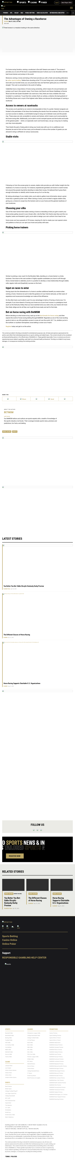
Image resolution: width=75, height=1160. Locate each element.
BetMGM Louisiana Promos (56, 1061)
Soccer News (30, 1066)
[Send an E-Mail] (37, 399)
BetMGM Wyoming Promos (56, 1099)
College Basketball (10, 1095)
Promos (5, 13)
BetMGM (6, 21)
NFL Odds (29, 1049)
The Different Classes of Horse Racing (17, 635)
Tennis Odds (8, 1056)
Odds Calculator (42, 13)
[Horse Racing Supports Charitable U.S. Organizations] (61, 885)
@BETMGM (7, 416)
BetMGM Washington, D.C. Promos (58, 1094)
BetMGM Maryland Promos (56, 1063)
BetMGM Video (7, 589)
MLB (22, 13)
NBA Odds (30, 1047)
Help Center (38, 957)
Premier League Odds (33, 1056)
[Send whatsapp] (52, 399)
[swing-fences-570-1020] (37, 753)
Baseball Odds (9, 1033)
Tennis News (30, 1068)
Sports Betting (10, 936)
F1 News (29, 1073)
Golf (68, 13)
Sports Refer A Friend (54, 1037)
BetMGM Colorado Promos (56, 1047)
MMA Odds (8, 1049)
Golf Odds (7, 1042)
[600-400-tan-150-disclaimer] (37, 510)
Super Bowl (8, 1103)
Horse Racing (7, 431)
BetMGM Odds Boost (54, 1042)
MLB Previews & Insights (33, 1078)
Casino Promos (53, 1033)
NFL (11, 13)
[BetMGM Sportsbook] (8, 2)
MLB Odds (30, 1042)
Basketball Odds (9, 1035)
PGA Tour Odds (31, 1054)
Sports (15, 431)
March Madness (9, 1117)
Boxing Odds (8, 1037)
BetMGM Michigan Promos (56, 1068)
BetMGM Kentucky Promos (56, 1059)
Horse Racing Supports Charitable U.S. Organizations (22, 683)
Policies (14, 1156)
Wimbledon (8, 1110)
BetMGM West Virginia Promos (57, 1096)
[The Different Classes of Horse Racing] (37, 885)
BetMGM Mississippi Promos (57, 1071)
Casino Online (9, 940)
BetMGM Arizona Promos (55, 1045)
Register (8, 326)
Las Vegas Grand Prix (10, 1093)
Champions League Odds (33, 1033)
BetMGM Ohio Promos (55, 1085)
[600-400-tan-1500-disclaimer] (37, 460)
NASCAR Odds (9, 1052)
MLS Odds (30, 1045)
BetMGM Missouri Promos (56, 1073)
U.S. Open (7, 1107)
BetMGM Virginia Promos (55, 1092)
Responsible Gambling (16, 957)
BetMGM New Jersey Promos (57, 1078)
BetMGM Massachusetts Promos (58, 1066)
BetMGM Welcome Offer (57, 13)
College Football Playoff (11, 1091)
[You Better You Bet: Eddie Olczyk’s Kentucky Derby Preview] (13, 885)
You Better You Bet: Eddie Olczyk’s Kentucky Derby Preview (24, 586)
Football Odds (8, 1040)
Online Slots (8, 1075)
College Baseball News (33, 1071)
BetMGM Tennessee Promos (56, 1089)
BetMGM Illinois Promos (55, 1049)
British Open (8, 1088)
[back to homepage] (5, 7)
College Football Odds (33, 1037)
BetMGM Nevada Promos (56, 1075)
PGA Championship (10, 1100)
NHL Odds (30, 1052)
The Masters (8, 1105)
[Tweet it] (9, 399)
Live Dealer (8, 1068)
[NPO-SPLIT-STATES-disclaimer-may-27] (37, 366)
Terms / (8, 1156)
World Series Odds (10, 1114)
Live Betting (8, 1047)
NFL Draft (7, 1098)
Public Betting (30, 13)
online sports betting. (14, 80)
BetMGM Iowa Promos (55, 1054)
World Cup (8, 1112)
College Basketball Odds (33, 1035)
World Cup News (31, 1075)
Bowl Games (8, 1086)
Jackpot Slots (8, 1065)
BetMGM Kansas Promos (56, 1056)
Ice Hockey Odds (9, 1045)
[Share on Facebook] (23, 399)
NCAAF (16, 13)
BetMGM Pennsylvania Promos (57, 1087)
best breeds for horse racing (49, 315)
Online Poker (9, 943)
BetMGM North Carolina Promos (57, 1082)
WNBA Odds (30, 1059)
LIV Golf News (31, 1040)
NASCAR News (31, 1063)
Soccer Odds (8, 1054)
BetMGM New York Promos (56, 1080)
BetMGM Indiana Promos (55, 1052)
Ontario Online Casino (10, 1077)
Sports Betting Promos (55, 1035)
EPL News (30, 1061)
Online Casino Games (10, 1070)
